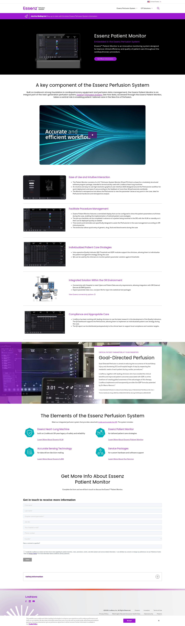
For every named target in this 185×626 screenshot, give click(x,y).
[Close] (159, 621)
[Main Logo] (51, 8)
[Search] (158, 8)
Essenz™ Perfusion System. (89, 94)
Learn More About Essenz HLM (50, 439)
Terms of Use (157, 610)
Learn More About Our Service (121, 459)
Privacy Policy (103, 614)
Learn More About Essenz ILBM (50, 459)
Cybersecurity (148, 614)
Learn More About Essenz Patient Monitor (125, 439)
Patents (159, 614)
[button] (92, 135)
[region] (92, 621)
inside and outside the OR (107, 422)
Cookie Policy (33, 624)
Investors (147, 610)
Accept (129, 620)
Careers (137, 610)
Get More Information (105, 59)
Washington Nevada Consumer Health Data (126, 614)
